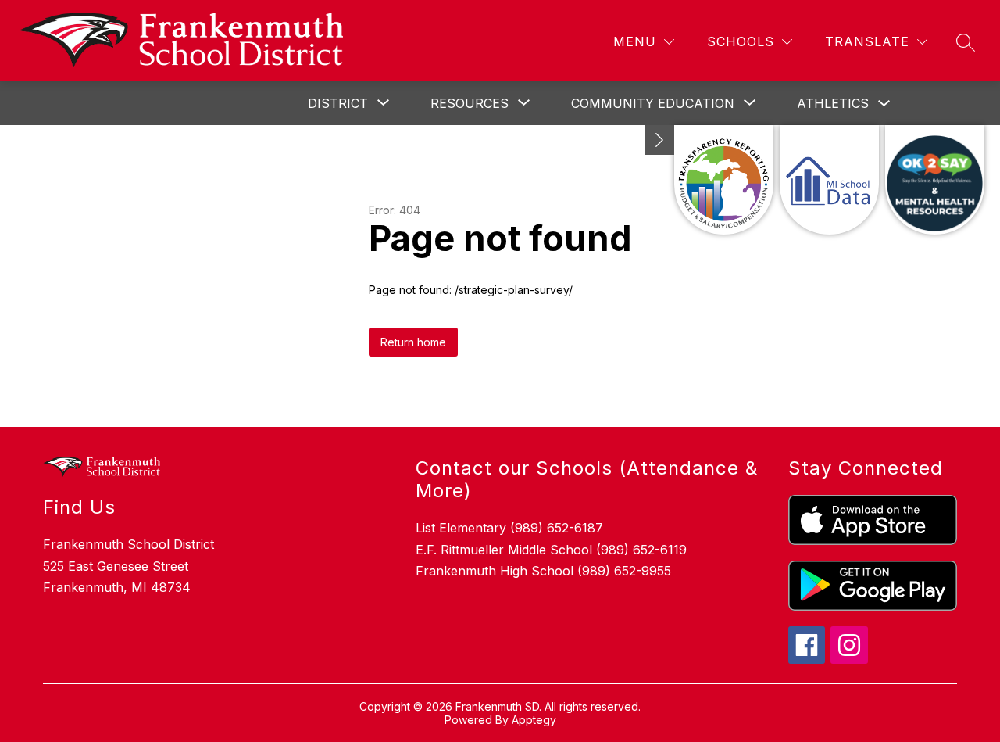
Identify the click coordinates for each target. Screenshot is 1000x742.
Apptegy (534, 719)
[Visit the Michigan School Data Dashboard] (829, 180)
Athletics (833, 103)
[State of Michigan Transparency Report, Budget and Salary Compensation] (723, 180)
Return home (413, 342)
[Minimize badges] (659, 140)
